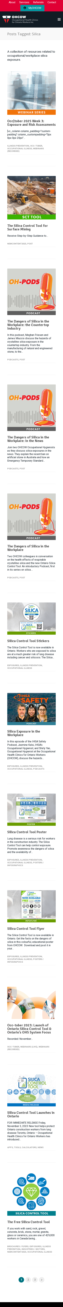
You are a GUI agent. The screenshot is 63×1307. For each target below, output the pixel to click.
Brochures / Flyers (17, 1246)
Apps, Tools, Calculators (22, 1147)
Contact (51, 2)
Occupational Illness (19, 148)
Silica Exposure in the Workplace (23, 733)
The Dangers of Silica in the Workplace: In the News (28, 439)
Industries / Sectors (33, 1249)
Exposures (13, 665)
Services (24, 2)
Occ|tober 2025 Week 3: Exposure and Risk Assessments (31, 123)
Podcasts (12, 359)
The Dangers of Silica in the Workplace (28, 548)
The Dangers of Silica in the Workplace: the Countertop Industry (28, 325)
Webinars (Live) (28, 1047)
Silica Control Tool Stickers (28, 641)
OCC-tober (36, 146)
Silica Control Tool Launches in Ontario (30, 1114)
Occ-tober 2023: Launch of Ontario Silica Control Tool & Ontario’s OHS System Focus (29, 1028)
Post (30, 243)
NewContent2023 (16, 243)
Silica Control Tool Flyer (25, 928)
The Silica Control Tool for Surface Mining (27, 227)
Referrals (38, 2)
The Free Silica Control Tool (28, 1222)
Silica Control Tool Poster (27, 832)
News (40, 1147)
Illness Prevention (18, 146)
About (12, 2)
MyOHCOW (34, 7)
